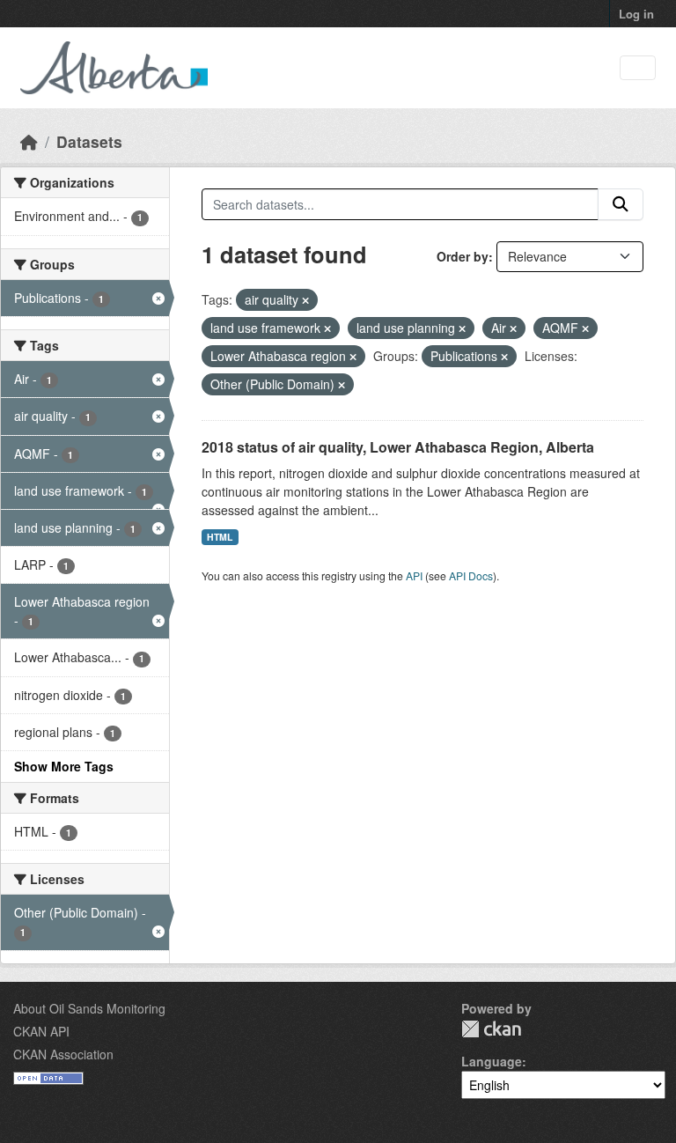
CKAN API (41, 1031)
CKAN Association (63, 1054)
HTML (219, 536)
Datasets (89, 141)
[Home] (29, 141)
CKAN (491, 1029)
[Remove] (305, 300)
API (414, 575)
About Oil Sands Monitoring (89, 1008)
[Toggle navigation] (638, 68)
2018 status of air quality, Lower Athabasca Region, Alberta (398, 447)
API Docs (471, 575)
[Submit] (620, 204)
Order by (463, 256)
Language (491, 1061)
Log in (636, 13)
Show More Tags (64, 766)
